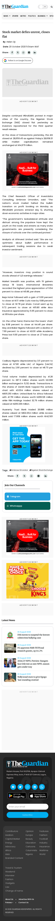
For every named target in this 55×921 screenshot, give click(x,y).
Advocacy (10, 846)
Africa (8, 850)
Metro (23, 16)
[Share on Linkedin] (35, 52)
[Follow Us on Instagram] (27, 787)
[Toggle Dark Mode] (43, 7)
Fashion (43, 835)
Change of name (14, 890)
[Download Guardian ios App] (38, 795)
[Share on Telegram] (29, 52)
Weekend (10, 871)
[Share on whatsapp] (23, 52)
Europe (29, 835)
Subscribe (27, 814)
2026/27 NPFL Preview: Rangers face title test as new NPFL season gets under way (33, 664)
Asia (7, 854)
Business (42, 16)
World (42, 854)
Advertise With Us (26, 899)
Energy (8, 842)
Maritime (43, 850)
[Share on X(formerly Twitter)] (18, 52)
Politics (32, 16)
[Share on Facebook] (12, 52)
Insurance (44, 846)
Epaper (15, 16)
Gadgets (10, 883)
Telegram (15, 496)
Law (7, 887)
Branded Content (14, 858)
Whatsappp (16, 505)
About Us (9, 899)
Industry (43, 842)
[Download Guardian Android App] (17, 795)
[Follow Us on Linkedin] (35, 787)
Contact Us (23, 902)
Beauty (29, 838)
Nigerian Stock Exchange (42, 470)
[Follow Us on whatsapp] (42, 787)
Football (43, 838)
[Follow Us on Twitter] (20, 787)
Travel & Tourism (13, 867)
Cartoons (30, 846)
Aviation (9, 835)
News (6, 16)
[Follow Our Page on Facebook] (13, 787)
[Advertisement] (27, 720)
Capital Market (12, 838)
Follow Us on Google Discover (19, 60)
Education (31, 842)
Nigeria (29, 854)
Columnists (31, 850)
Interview (9, 875)
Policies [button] (8, 902)
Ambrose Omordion (19, 470)
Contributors (11, 831)
